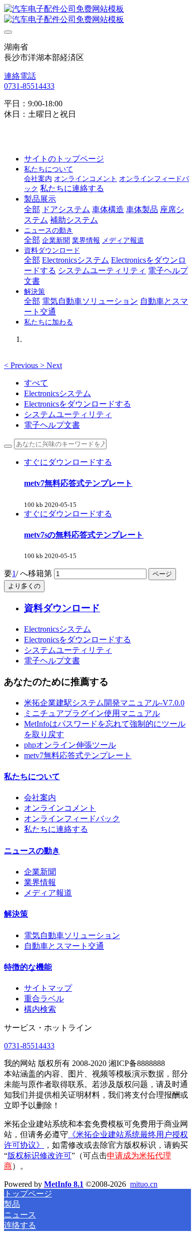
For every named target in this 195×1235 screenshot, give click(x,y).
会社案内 (40, 797)
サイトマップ (48, 988)
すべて (36, 383)
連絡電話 (20, 76)
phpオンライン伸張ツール (70, 745)
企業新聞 (40, 871)
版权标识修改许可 (40, 1155)
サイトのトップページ (64, 158)
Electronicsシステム (57, 393)
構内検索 (40, 1009)
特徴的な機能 (28, 967)
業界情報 (40, 882)
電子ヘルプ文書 (52, 425)
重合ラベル (44, 998)
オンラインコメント (60, 808)
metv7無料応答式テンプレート (78, 755)
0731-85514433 (29, 86)
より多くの (24, 586)
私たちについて (32, 776)
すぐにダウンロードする (68, 462)
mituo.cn (144, 1184)
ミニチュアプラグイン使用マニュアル (92, 713)
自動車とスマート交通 (64, 946)
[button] (22, 365)
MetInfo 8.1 (64, 1184)
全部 (32, 209)
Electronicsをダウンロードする (77, 404)
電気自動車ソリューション (72, 935)
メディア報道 (48, 893)
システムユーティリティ (68, 414)
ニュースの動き (32, 850)
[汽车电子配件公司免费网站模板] (97, 14)
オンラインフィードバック (72, 818)
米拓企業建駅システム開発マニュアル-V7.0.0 (104, 702)
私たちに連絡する (56, 829)
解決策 (16, 914)
